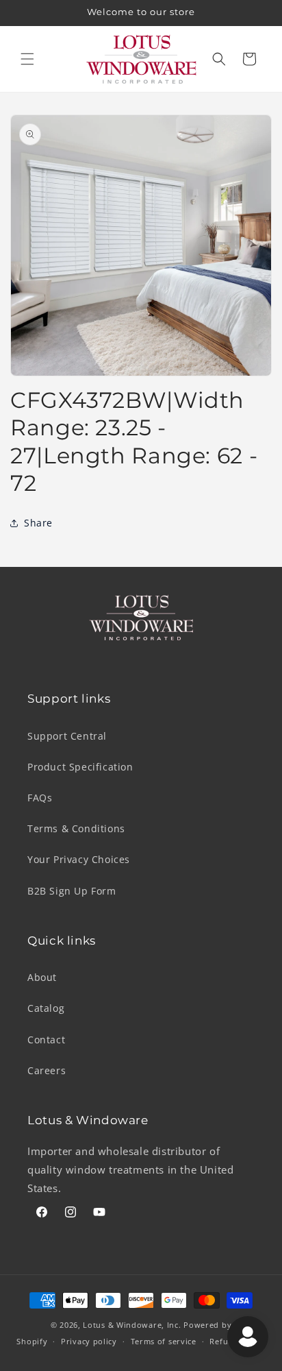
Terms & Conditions (76, 828)
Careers (46, 1070)
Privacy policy (89, 1341)
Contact (46, 1039)
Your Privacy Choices (78, 859)
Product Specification (80, 766)
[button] (27, 59)
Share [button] (38, 522)
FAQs (39, 797)
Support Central (67, 735)
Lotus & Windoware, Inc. (132, 1325)
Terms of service (163, 1341)
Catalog (45, 1008)
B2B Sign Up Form (71, 890)
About (42, 977)
